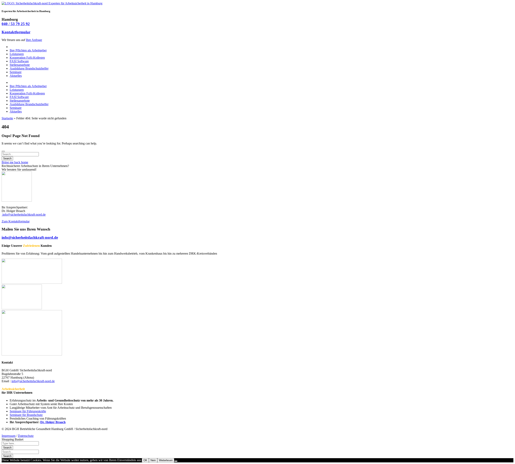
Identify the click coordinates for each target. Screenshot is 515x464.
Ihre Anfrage (34, 40)
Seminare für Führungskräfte (28, 411)
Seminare (16, 72)
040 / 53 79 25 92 (16, 24)
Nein (153, 460)
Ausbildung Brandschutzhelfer (29, 68)
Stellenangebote (20, 65)
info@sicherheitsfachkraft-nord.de (24, 214)
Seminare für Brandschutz (26, 415)
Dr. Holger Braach (53, 422)
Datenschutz (26, 435)
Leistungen (17, 54)
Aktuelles (16, 75)
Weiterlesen (166, 460)
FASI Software (19, 61)
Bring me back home (15, 162)
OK (145, 460)
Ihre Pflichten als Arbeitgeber (28, 50)
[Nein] (175, 461)
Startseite (7, 118)
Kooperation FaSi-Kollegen (27, 57)
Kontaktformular (16, 32)
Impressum (8, 435)
